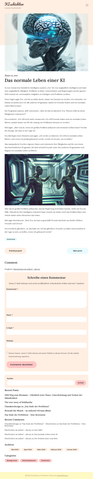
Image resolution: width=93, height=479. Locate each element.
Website (9, 341)
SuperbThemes (62, 475)
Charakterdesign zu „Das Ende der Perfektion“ (27, 406)
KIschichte (11, 239)
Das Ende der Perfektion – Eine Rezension (25, 414)
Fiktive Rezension (29, 460)
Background (12, 460)
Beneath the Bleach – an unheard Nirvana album (28, 410)
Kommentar (12, 289)
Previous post (15, 250)
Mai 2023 (14, 450)
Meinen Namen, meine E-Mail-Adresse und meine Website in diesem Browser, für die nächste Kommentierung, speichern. (44, 354)
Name (9, 315)
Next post (77, 250)
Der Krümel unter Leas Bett (46, 438)
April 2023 (28, 450)
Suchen (10, 378)
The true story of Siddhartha (18, 402)
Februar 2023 (56, 450)
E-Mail (9, 328)
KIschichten (14, 4)
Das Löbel (38, 430)
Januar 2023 (72, 450)
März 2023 (41, 450)
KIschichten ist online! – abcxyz (26, 269)
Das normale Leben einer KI (46, 434)
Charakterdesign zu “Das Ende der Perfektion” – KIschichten (30, 424)
